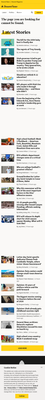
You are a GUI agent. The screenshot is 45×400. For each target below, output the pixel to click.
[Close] (41, 367)
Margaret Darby (24, 304)
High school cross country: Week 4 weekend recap (29, 337)
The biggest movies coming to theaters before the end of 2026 (29, 299)
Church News (23, 184)
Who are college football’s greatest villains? (28, 168)
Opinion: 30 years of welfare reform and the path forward (27, 287)
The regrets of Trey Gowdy (29, 49)
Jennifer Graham (24, 52)
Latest (4, 12)
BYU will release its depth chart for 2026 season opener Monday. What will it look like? (29, 220)
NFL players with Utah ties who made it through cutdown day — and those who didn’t (29, 88)
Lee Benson (22, 108)
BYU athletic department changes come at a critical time (28, 157)
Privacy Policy (11, 388)
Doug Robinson (24, 173)
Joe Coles (22, 198)
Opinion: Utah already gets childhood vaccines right (29, 309)
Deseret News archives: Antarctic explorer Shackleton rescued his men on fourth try (29, 326)
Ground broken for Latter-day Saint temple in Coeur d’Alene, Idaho (28, 179)
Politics (11, 12)
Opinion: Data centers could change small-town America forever (29, 273)
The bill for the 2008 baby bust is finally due (28, 41)
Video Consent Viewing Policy (28, 388)
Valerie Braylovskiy (25, 80)
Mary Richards (23, 267)
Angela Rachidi (24, 293)
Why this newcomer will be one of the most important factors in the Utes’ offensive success (29, 192)
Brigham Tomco (24, 71)
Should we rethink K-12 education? (27, 76)
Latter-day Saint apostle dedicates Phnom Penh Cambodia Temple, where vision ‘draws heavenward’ (29, 260)
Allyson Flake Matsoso (26, 279)
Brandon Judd (23, 94)
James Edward (23, 342)
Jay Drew (22, 226)
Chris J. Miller (23, 332)
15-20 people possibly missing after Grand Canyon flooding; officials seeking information (29, 206)
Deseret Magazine (17, 2)
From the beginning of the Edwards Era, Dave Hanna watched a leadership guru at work (29, 102)
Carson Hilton (23, 151)
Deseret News (5, 2)
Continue (22, 396)
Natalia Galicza (24, 45)
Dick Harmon (23, 163)
